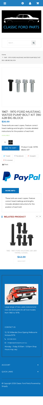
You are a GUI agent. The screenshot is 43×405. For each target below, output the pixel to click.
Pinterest (9, 160)
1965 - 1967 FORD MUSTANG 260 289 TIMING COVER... (21, 252)
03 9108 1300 (11, 339)
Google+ (32, 156)
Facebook (19, 156)
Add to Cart (11, 148)
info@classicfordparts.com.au (17, 343)
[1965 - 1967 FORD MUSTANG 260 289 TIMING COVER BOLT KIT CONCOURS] (21, 235)
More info (10, 191)
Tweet (7, 156)
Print (6, 165)
